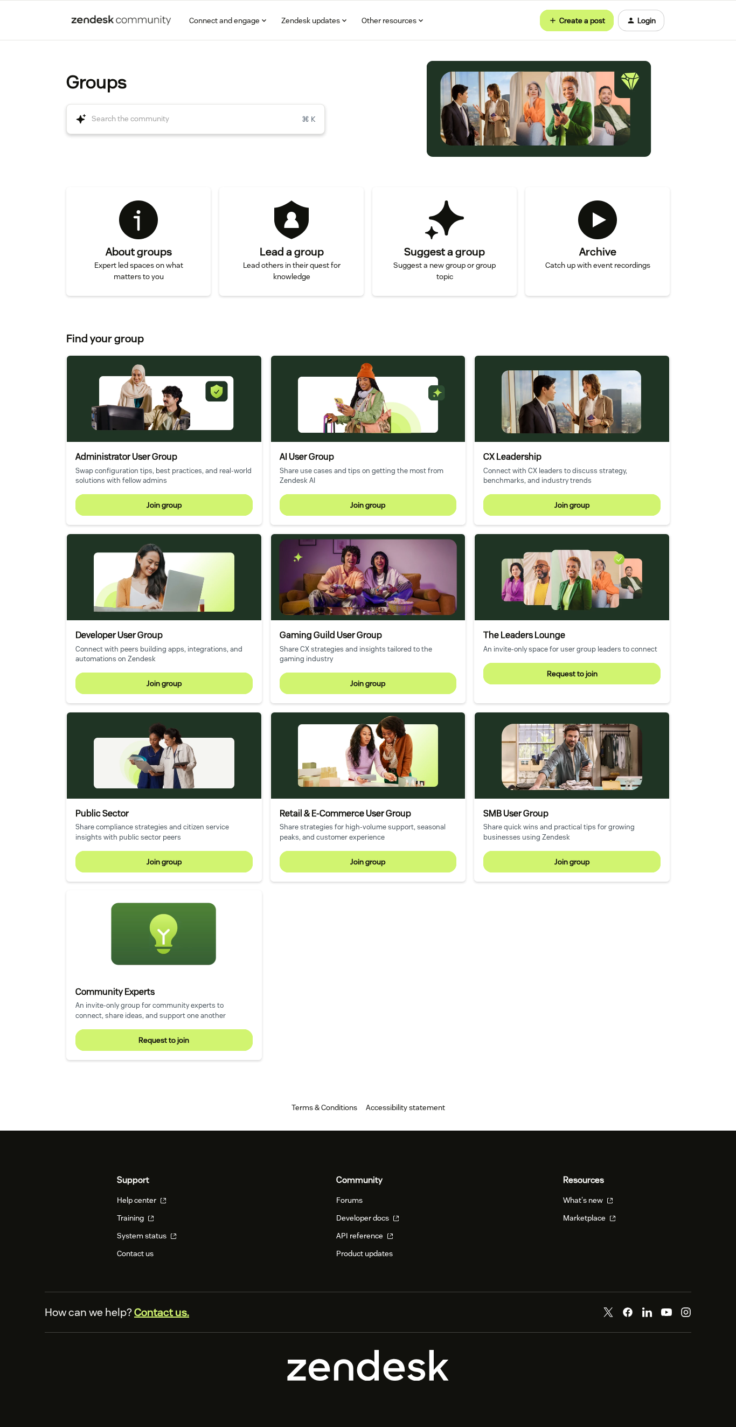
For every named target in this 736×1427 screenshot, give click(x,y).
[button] (577, 20)
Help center (137, 1200)
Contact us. (161, 1312)
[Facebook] (627, 1312)
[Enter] (76, 119)
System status (142, 1236)
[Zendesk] (368, 1378)
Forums (349, 1200)
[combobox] (195, 119)
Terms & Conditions (324, 1107)
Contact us (135, 1253)
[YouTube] (666, 1312)
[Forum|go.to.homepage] (121, 20)
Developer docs (363, 1218)
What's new (584, 1200)
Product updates (364, 1253)
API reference (360, 1236)
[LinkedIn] (647, 1312)
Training (131, 1218)
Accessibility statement (405, 1107)
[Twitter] (608, 1312)
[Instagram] (686, 1312)
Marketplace (585, 1218)
